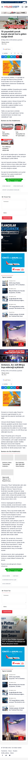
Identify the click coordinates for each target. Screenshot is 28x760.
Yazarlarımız (4, 751)
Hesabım (15, 751)
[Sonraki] (26, 237)
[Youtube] (9, 756)
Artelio (23, 748)
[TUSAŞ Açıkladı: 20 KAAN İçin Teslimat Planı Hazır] (14, 314)
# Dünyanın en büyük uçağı (9, 580)
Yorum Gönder (7, 218)
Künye (10, 751)
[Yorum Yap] (15, 53)
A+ (18, 53)
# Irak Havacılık (6, 186)
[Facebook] (2, 756)
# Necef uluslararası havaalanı (10, 189)
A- (21, 53)
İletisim (12, 753)
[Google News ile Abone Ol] (6, 49)
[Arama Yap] (22, 7)
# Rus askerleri (6, 584)
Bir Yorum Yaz (6, 197)
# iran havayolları (18, 186)
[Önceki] (2, 237)
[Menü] (2, 6)
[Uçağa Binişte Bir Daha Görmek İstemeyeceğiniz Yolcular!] (14, 237)
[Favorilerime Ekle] (11, 53)
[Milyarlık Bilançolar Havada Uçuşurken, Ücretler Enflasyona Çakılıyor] (14, 291)
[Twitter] (6, 756)
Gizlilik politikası (5, 753)
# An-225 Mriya (6, 576)
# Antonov (15, 576)
